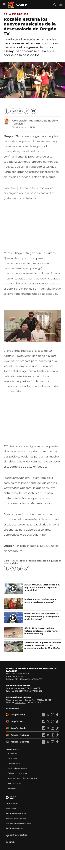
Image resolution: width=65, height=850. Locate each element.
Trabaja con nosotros (17, 773)
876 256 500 (20, 679)
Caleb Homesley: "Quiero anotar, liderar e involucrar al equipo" (40, 600)
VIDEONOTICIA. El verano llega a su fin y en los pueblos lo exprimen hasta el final (42, 587)
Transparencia (14, 763)
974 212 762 (20, 703)
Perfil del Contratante (17, 768)
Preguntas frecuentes (16, 818)
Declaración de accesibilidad (19, 823)
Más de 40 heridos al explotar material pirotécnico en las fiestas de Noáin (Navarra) (41, 631)
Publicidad (12, 753)
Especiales (12, 758)
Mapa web (12, 788)
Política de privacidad (16, 813)
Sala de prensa (16, 14)
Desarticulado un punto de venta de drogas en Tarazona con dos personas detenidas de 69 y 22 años (42, 645)
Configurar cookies (18, 835)
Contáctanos (12, 803)
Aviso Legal (11, 808)
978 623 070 (20, 691)
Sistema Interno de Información (22, 778)
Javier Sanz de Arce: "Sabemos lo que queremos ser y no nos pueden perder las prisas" (42, 616)
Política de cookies (14, 828)
